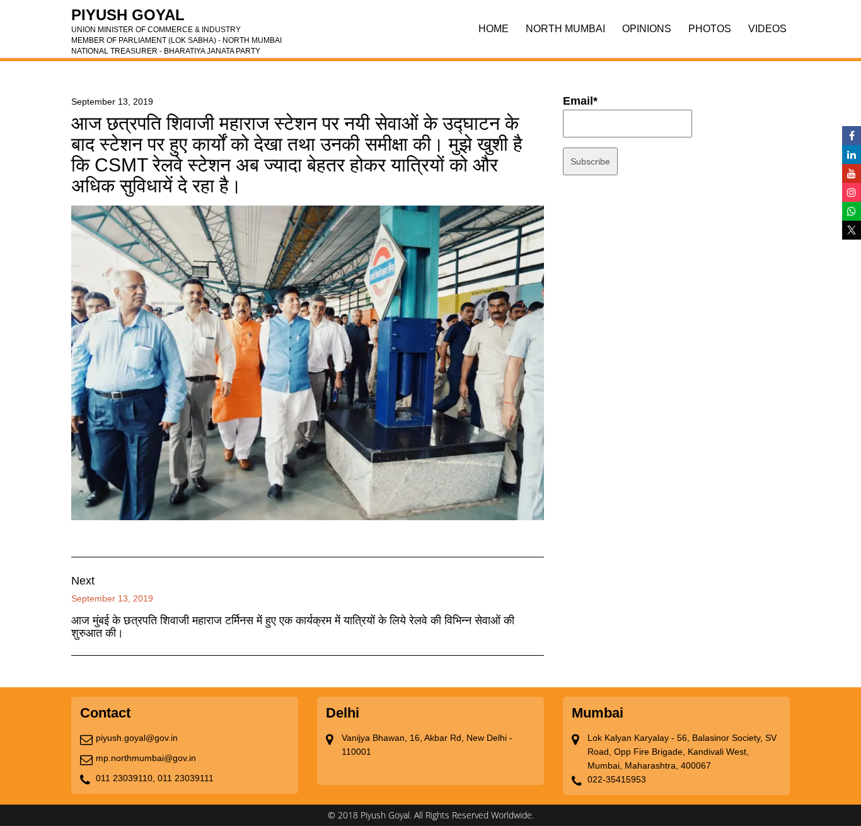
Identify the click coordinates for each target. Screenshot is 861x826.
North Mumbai (565, 28)
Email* (580, 101)
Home (493, 28)
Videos (767, 28)
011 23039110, (125, 778)
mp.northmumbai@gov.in (146, 758)
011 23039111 (186, 778)
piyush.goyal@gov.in (137, 738)
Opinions (646, 28)
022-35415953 (616, 779)
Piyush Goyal (176, 19)
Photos (709, 28)
